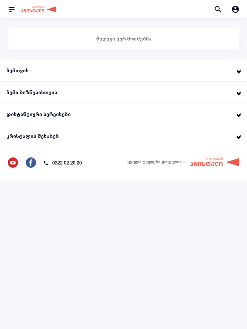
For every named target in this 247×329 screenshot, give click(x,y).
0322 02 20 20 (67, 163)
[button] (218, 9)
